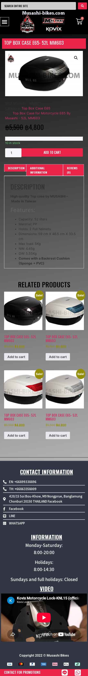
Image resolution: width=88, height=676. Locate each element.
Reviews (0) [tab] (72, 170)
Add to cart (52, 152)
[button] (4, 21)
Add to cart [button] (16, 357)
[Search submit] (82, 5)
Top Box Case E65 (35, 108)
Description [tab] (16, 168)
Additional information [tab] (38, 170)
